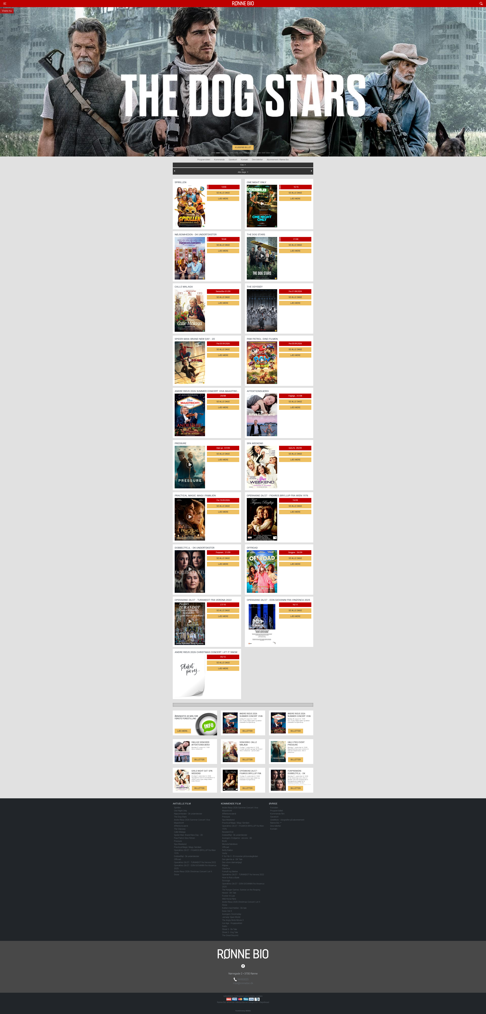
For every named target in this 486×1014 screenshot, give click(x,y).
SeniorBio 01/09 (223, 291)
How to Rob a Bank (230, 877)
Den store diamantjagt (232, 862)
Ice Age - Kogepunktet (232, 923)
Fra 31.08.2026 (295, 291)
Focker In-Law (228, 896)
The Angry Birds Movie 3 (233, 920)
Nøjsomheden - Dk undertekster (188, 814)
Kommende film (277, 814)
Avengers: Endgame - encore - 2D (237, 838)
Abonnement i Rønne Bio (278, 159)
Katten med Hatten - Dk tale (234, 908)
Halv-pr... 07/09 (223, 448)
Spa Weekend (180, 844)
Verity (224, 853)
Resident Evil (227, 832)
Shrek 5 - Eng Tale (230, 932)
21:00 (288, 239)
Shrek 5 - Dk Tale (229, 929)
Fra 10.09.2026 (223, 500)
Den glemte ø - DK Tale (232, 859)
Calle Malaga (179, 832)
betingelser (239, 996)
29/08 (223, 396)
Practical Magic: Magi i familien (187, 847)
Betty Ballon (227, 850)
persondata (250, 996)
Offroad (177, 859)
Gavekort (233, 159)
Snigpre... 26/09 (295, 552)
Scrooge (226, 880)
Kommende (219, 159)
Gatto (224, 926)
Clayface (226, 868)
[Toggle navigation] (481, 4)
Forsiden (274, 807)
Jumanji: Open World (231, 917)
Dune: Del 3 (227, 911)
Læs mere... (182, 731)
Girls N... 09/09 (295, 448)
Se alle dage (223, 193)
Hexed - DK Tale (229, 893)
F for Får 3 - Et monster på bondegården (240, 856)
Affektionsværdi (181, 826)
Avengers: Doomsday (231, 914)
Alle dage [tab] (242, 171)
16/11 (295, 604)
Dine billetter (257, 159)
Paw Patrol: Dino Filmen (184, 838)
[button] (6, 136)
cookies (258, 996)
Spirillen (177, 807)
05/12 (223, 657)
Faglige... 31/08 (295, 396)
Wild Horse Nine (229, 899)
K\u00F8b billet (243, 147)
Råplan (225, 865)
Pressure (178, 841)
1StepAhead (263, 1002)
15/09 (295, 500)
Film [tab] (242, 165)
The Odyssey (180, 829)
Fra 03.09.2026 (223, 343)
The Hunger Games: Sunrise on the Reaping (241, 890)
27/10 (223, 604)
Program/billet (203, 159)
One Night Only (180, 810)
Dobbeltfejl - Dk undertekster (186, 856)
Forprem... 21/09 (223, 552)
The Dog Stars (180, 817)
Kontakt (244, 159)
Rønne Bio (239, 3)
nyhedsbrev (229, 996)
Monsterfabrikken (230, 844)
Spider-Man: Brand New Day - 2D (188, 835)
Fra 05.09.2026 (295, 343)
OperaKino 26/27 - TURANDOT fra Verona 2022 (195, 862)
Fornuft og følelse (230, 871)
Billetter (247, 731)
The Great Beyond (230, 935)
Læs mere (223, 198)
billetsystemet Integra (245, 1002)
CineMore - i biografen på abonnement (287, 820)
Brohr (224, 841)
